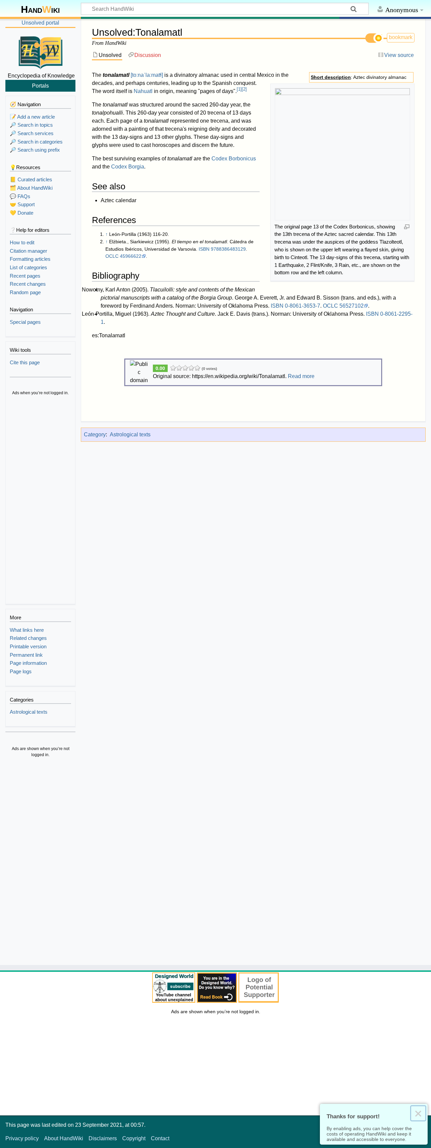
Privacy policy (22, 1138)
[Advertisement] (40, 501)
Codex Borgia (127, 166)
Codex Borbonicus (233, 158)
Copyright (133, 1138)
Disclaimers (103, 1138)
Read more (301, 376)
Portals (40, 86)
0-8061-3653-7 (302, 306)
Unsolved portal (40, 23)
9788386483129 (228, 249)
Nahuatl (143, 91)
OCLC (112, 256)
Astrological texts (130, 434)
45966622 (130, 256)
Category (95, 434)
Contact (160, 1138)
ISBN (204, 249)
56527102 (351, 306)
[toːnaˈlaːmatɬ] (147, 75)
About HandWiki (63, 1138)
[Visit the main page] (40, 52)
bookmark (400, 37)
